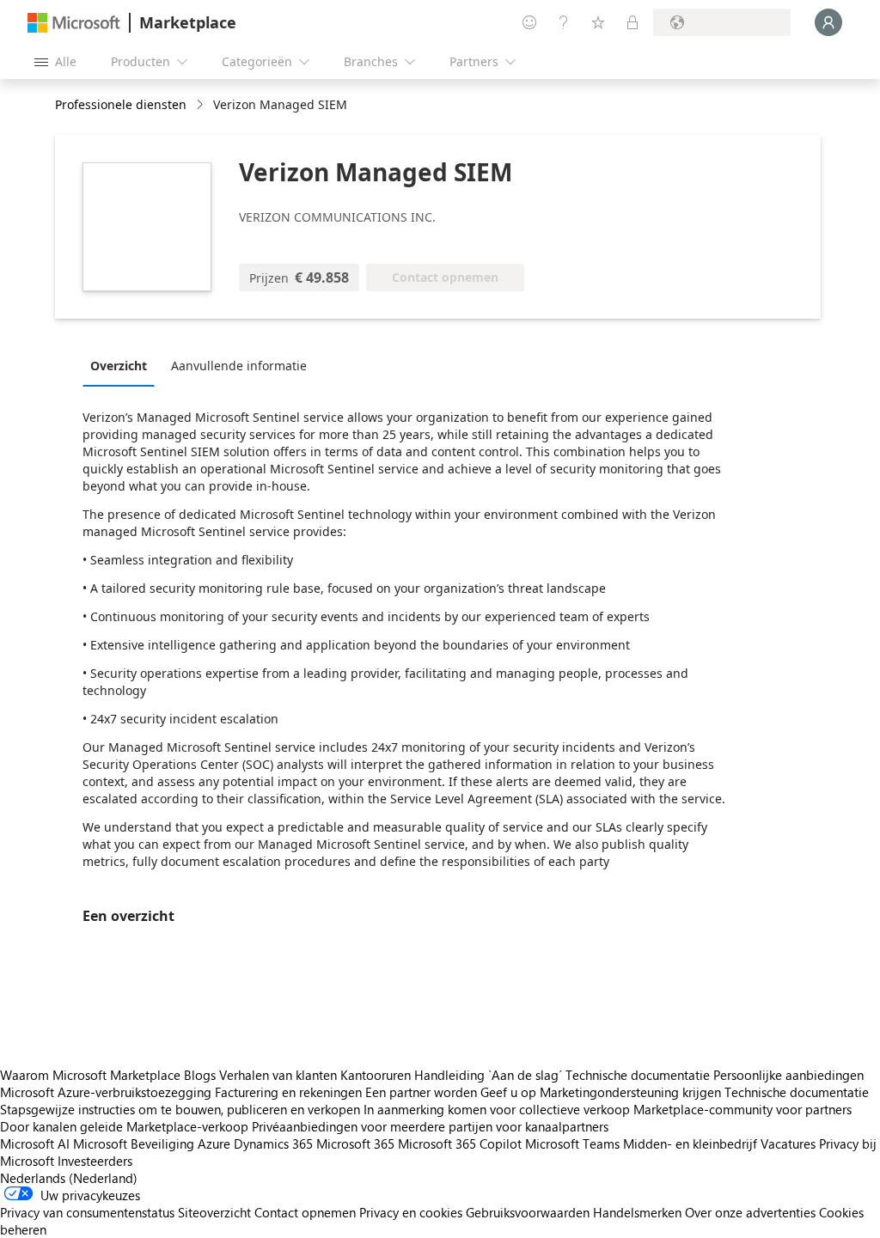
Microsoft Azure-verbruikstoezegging (107, 1092)
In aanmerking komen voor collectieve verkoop (497, 1109)
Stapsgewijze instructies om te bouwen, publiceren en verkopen (180, 1109)
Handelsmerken (637, 1212)
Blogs (200, 1074)
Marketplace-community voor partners (742, 1109)
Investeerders (95, 1160)
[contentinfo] (201, 105)
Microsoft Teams (572, 1143)
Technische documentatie (637, 1074)
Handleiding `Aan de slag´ (488, 1074)
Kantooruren (375, 1074)
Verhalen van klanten (278, 1074)
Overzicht (118, 365)
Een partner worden (421, 1092)
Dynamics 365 (273, 1143)
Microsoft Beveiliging (133, 1143)
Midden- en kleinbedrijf (690, 1143)
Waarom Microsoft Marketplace (90, 1074)
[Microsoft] (74, 23)
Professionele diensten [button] (120, 104)
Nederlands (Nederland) (69, 1177)
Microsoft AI (35, 1143)
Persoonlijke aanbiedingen (788, 1074)
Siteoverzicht (214, 1212)
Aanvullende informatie (239, 365)
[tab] (122, 365)
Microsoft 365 (355, 1143)
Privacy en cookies (410, 1212)
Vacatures (788, 1143)
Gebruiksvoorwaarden (528, 1212)
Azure (214, 1143)
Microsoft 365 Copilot (460, 1143)
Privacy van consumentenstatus (87, 1212)
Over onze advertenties (750, 1212)
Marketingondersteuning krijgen (630, 1092)
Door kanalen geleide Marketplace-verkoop (124, 1126)
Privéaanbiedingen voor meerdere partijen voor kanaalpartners (430, 1126)
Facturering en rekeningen (288, 1092)
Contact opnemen (305, 1212)
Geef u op (508, 1092)
